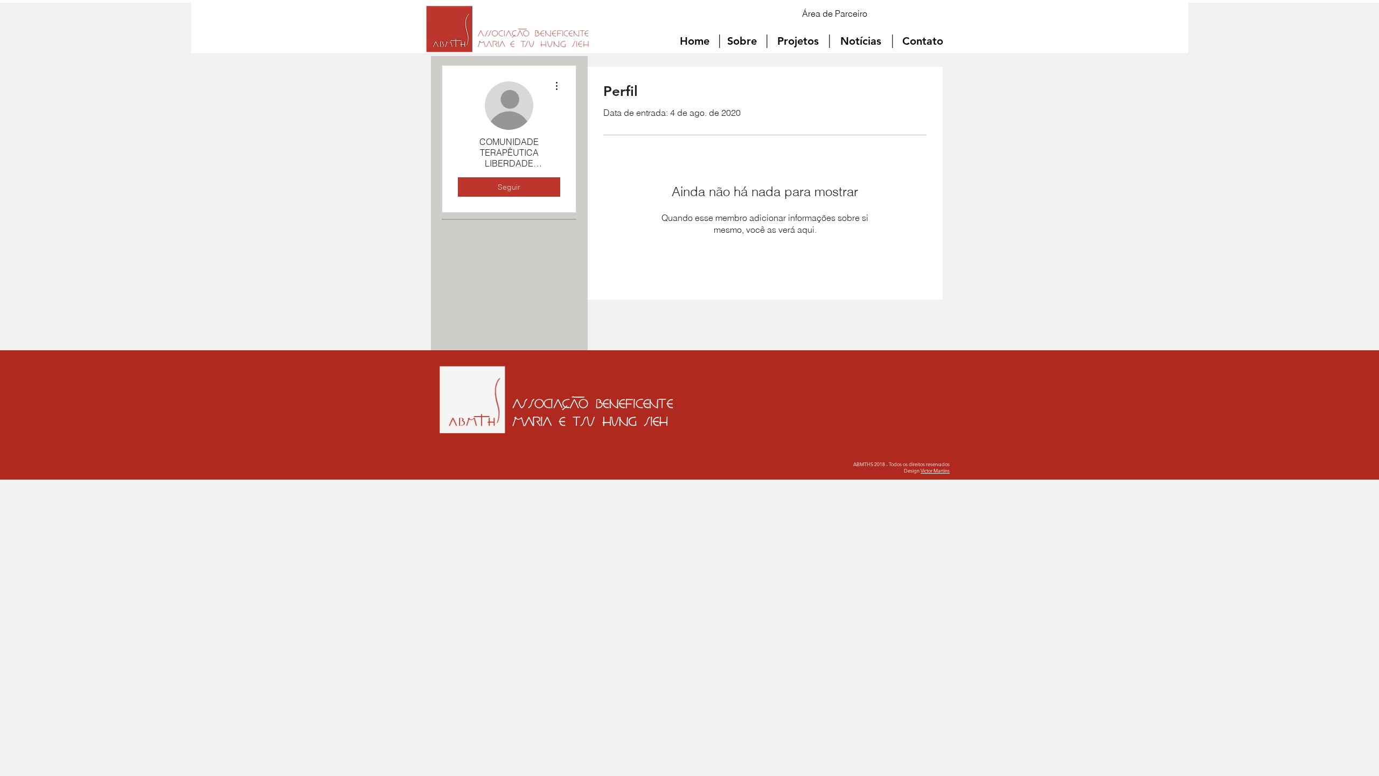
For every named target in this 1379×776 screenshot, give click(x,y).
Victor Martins (935, 470)
